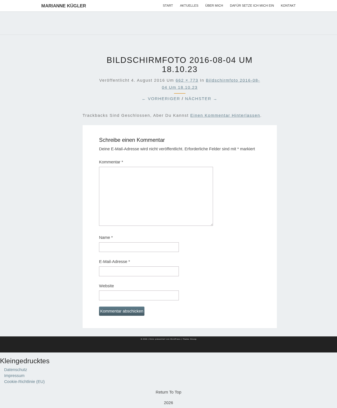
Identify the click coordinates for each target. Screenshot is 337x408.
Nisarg (193, 339)
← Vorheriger (161, 98)
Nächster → (201, 98)
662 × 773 (187, 80)
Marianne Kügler (63, 5)
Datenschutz (15, 369)
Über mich (214, 5)
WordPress (175, 339)
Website (106, 286)
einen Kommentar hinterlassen (225, 115)
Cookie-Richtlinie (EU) (24, 381)
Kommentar (111, 162)
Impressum (14, 375)
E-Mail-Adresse (114, 261)
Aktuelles (189, 5)
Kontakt (288, 5)
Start (168, 5)
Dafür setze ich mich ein (252, 5)
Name (106, 237)
